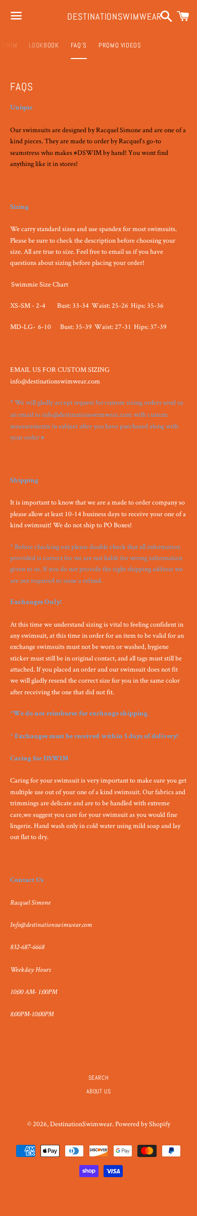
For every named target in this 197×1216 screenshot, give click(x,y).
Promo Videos (119, 45)
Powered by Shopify (142, 1123)
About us (98, 1091)
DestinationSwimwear (98, 16)
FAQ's (79, 45)
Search (98, 1078)
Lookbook (44, 45)
